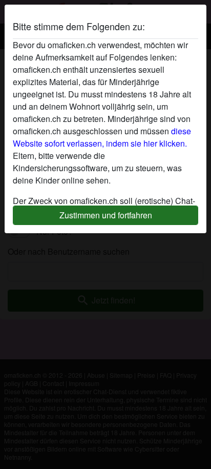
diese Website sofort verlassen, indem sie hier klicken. (102, 137)
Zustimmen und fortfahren (105, 215)
